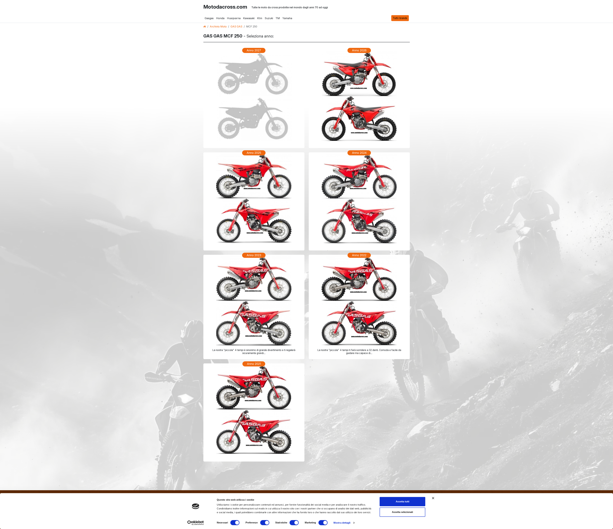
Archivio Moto (218, 26)
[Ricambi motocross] (204, 26)
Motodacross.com (225, 6)
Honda (220, 18)
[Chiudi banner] (433, 498)
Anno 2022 (359, 255)
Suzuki (269, 18)
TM (278, 18)
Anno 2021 (254, 363)
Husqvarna (234, 18)
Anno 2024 (359, 152)
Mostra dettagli (342, 522)
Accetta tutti (402, 501)
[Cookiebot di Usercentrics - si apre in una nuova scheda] (196, 522)
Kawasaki (248, 18)
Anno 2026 (359, 50)
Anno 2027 (254, 50)
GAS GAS (236, 26)
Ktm (259, 18)
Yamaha (287, 18)
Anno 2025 (254, 152)
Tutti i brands (400, 18)
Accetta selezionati (402, 512)
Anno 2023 (254, 255)
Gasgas (209, 18)
